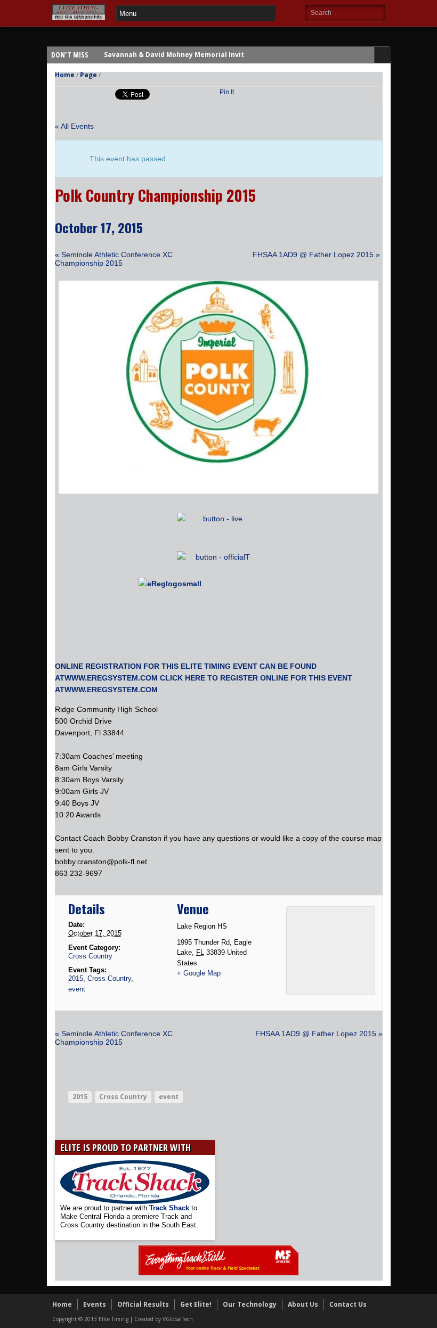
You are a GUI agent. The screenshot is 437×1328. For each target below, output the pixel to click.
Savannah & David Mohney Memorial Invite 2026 (184, 54)
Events (94, 1304)
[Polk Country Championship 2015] (218, 491)
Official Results (143, 1304)
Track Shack (170, 1208)
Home (65, 74)
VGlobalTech (178, 1319)
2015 (75, 978)
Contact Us (348, 1304)
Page (88, 74)
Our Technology (250, 1304)
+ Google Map (199, 973)
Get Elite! (196, 1304)
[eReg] (219, 615)
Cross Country (90, 956)
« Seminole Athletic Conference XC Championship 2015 (114, 258)
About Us (303, 1304)
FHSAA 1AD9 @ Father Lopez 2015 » (316, 254)
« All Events (74, 126)
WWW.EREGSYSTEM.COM (111, 678)
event (76, 989)
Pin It (227, 92)
